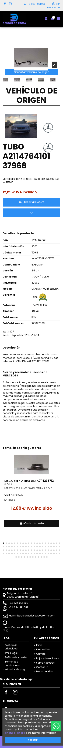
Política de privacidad (11, 647)
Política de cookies (16, 657)
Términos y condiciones (12, 663)
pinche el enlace (15, 733)
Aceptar (33, 740)
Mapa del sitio (44, 671)
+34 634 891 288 (18, 603)
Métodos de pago (15, 669)
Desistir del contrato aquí (16, 679)
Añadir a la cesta (34, 202)
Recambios (43, 649)
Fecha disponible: (13, 335)
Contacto (42, 667)
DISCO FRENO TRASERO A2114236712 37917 (29, 482)
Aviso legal (11, 653)
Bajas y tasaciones (47, 658)
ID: (4, 182)
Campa (41, 654)
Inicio (39, 645)
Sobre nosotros (45, 662)
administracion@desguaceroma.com (32, 615)
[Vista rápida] (57, 463)
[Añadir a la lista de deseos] (31, 212)
